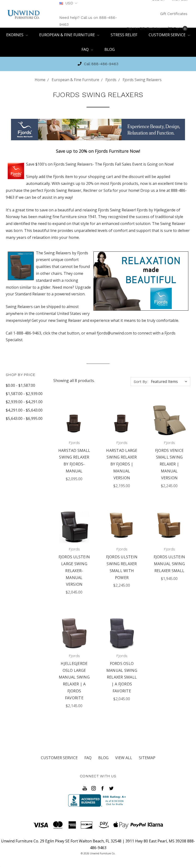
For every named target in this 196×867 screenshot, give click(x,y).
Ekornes (15, 34)
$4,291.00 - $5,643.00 (24, 410)
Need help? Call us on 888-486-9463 (88, 21)
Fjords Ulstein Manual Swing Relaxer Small (169, 563)
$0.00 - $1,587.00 (20, 385)
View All (123, 757)
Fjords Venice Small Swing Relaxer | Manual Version (169, 464)
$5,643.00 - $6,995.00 (24, 418)
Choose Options (75, 421)
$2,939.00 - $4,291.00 (24, 401)
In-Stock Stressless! (101, 64)
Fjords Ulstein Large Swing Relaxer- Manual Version (74, 570)
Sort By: (141, 381)
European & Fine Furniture (67, 34)
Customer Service (59, 757)
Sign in (132, 28)
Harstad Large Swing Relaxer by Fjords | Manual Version (121, 464)
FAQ (86, 49)
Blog (109, 49)
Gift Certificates (173, 13)
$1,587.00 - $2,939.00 (24, 393)
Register (154, 28)
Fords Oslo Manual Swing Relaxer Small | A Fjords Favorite (121, 677)
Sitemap (147, 757)
